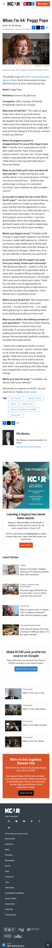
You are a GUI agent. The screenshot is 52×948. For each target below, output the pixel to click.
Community (16, 398)
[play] (3, 945)
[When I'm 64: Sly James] (13, 741)
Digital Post (27, 404)
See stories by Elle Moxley (28, 446)
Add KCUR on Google (26, 669)
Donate (43, 4)
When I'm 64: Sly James (33, 741)
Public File (9, 909)
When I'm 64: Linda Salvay (34, 709)
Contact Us (9, 877)
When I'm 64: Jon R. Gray (33, 693)
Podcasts (8, 855)
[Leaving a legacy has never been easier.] (26, 485)
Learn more (26, 545)
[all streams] (48, 945)
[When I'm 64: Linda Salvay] (13, 709)
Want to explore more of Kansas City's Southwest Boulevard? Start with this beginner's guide (34, 612)
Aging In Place (34, 398)
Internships (9, 888)
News (7, 850)
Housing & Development (30, 625)
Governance (10, 904)
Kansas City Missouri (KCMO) (24, 409)
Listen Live (9, 844)
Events (7, 866)
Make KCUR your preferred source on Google (25, 654)
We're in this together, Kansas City (26, 761)
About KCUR (10, 839)
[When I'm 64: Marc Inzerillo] (13, 725)
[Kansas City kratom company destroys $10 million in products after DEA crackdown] (11, 569)
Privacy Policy (10, 915)
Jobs (7, 882)
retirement (16, 415)
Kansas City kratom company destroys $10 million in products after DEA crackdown (34, 572)
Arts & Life (24, 606)
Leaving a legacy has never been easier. (26, 516)
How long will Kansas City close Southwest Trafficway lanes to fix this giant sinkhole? (34, 632)
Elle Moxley (16, 25)
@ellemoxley (29, 392)
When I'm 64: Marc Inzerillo (35, 725)
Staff (7, 871)
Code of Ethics (11, 898)
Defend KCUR (26, 793)
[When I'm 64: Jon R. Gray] (13, 693)
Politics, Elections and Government (29, 586)
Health (23, 565)
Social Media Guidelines (14, 893)
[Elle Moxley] (8, 437)
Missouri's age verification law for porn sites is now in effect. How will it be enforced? (33, 593)
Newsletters (10, 860)
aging (13, 404)
